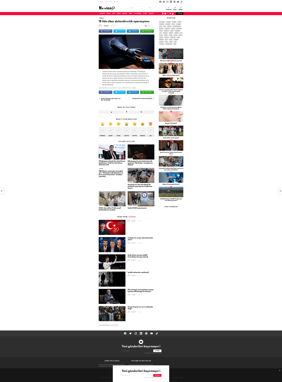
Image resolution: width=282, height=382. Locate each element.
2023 (174, 21)
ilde (119, 88)
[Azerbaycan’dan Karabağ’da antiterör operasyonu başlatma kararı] (141, 175)
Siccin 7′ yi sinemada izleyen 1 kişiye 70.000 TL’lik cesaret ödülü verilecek (171, 91)
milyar (171, 32)
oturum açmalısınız (113, 325)
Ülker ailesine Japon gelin (171, 75)
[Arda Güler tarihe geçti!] (171, 131)
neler (171, 35)
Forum (110, 1)
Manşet (135, 205)
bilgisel (179, 24)
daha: (161, 28)
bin (161, 26)
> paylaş (179, 13)
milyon (176, 32)
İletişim (106, 1)
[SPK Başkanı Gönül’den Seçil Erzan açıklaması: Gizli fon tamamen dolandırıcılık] (112, 152)
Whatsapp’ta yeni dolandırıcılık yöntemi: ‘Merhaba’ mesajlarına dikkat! (140, 163)
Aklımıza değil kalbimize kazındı (171, 61)
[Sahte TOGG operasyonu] (141, 198)
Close (280, 370)
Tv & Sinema (137, 13)
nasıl (161, 35)
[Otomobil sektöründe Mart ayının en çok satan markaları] (171, 161)
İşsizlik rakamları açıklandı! (138, 272)
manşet (165, 32)
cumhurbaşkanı (177, 26)
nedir (166, 35)
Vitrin (145, 13)
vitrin (171, 39)
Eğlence (151, 13)
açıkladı (162, 24)
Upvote (111, 112)
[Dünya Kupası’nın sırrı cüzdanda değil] (112, 313)
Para (130, 13)
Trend (180, 9)
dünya (173, 28)
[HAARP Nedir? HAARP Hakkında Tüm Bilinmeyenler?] (171, 192)
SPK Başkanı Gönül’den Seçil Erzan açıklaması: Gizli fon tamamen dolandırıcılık (112, 163)
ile (160, 32)
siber (134, 88)
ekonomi (179, 28)
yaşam (176, 39)
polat (161, 37)
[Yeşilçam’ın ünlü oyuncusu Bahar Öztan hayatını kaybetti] (171, 100)
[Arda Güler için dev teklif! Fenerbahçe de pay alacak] (112, 261)
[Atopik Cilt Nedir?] (171, 116)
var (166, 39)
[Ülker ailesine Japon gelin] (171, 68)
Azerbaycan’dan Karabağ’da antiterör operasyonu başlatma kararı (140, 186)
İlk (175, 41)
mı (181, 32)
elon (161, 30)
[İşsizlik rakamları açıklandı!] (112, 279)
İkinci (171, 41)
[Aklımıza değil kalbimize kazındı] (171, 54)
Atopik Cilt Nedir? (171, 123)
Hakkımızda (101, 1)
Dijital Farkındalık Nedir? (171, 184)
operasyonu (126, 88)
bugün (169, 26)
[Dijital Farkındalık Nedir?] (171, 177)
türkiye (161, 39)
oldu (176, 35)
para (181, 35)
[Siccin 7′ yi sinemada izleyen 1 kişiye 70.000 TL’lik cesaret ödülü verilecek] (171, 83)
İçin (175, 43)
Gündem (102, 13)
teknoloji (173, 37)
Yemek (119, 13)
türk (178, 37)
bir (165, 26)
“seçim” (169, 21)
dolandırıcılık (105, 88)
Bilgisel (124, 13)
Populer (168, 9)
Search (149, 8)
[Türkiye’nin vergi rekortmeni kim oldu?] (112, 244)
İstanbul (162, 43)
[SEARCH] (168, 13)
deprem (167, 28)
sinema (167, 37)
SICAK (175, 9)
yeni (167, 41)
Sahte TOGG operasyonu (137, 208)
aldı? (180, 21)
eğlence (167, 30)
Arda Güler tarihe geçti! (171, 138)
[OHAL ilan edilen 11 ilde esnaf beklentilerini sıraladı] (112, 198)
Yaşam (108, 13)
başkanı (168, 24)
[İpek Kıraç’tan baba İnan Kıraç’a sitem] (171, 145)
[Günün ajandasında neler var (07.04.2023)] (2, 191)
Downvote (141, 112)
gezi (172, 30)
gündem (114, 88)
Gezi (113, 13)
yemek (161, 41)
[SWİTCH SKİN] (163, 13)
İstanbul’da (169, 43)
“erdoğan (162, 21)
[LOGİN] (173, 13)
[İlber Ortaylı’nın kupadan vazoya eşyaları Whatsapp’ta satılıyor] (112, 296)
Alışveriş (116, 1)
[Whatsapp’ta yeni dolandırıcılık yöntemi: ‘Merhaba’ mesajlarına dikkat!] (141, 152)
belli (174, 24)
